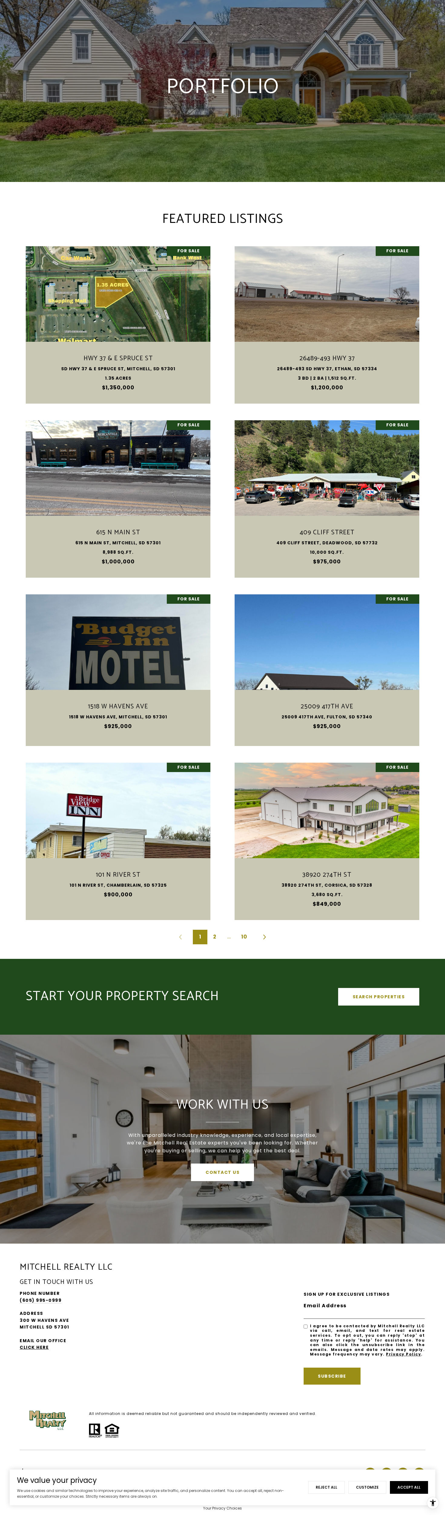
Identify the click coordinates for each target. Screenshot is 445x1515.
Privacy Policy (403, 1354)
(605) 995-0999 (40, 1300)
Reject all (326, 1487)
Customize (367, 1487)
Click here (34, 1347)
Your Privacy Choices (222, 1508)
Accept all (408, 1487)
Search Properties (379, 997)
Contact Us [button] (222, 1172)
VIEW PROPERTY (118, 322)
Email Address (325, 1305)
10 (244, 936)
